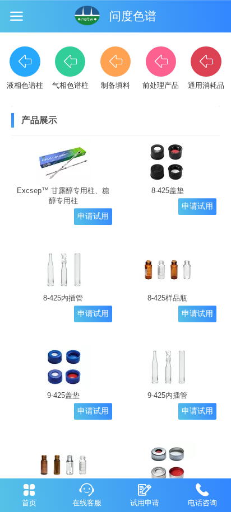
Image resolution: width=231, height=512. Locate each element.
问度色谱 (132, 16)
